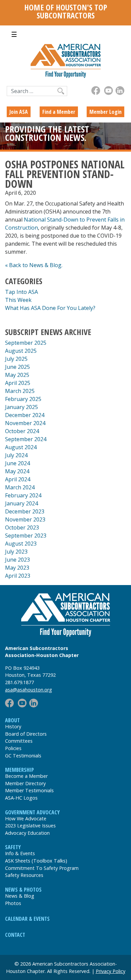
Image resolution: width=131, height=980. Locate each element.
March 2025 (20, 391)
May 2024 (17, 471)
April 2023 (17, 575)
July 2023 (16, 551)
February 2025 (23, 399)
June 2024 (17, 463)
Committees (19, 741)
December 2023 (24, 511)
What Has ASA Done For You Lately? (50, 308)
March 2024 (20, 487)
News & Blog (19, 896)
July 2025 (16, 358)
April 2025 (17, 383)
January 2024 (21, 503)
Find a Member (58, 111)
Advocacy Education (27, 833)
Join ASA (18, 111)
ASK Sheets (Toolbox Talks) (36, 861)
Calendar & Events (27, 918)
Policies (13, 748)
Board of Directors (26, 734)
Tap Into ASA (21, 292)
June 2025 (17, 367)
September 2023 (25, 535)
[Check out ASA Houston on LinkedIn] (120, 90)
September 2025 (25, 342)
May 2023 (17, 567)
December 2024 (24, 415)
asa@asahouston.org (28, 689)
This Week (18, 300)
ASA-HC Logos (21, 798)
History (13, 726)
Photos (13, 903)
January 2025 (21, 407)
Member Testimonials (29, 790)
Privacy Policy (110, 971)
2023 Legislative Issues (30, 825)
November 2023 (25, 519)
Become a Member (26, 776)
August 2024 (21, 447)
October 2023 (22, 527)
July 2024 (16, 455)
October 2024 (22, 431)
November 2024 (25, 423)
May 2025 (17, 375)
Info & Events (20, 853)
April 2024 (17, 479)
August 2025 (21, 350)
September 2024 (25, 439)
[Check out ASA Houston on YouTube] (108, 90)
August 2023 (21, 543)
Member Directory (25, 783)
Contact (15, 934)
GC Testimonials (23, 755)
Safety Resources (24, 875)
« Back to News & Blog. (33, 265)
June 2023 (17, 559)
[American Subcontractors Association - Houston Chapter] (65, 615)
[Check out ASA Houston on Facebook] (95, 90)
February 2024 (23, 495)
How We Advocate (25, 818)
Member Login (105, 111)
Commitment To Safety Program (42, 868)
